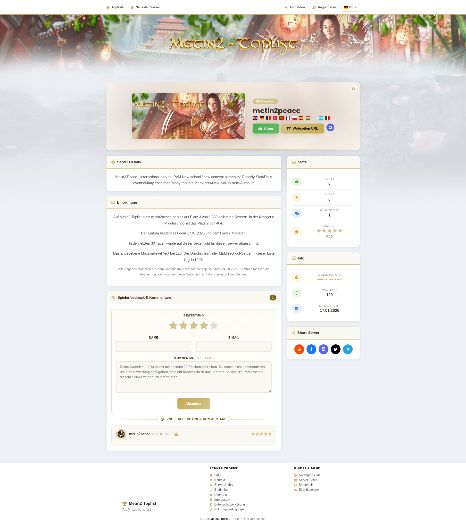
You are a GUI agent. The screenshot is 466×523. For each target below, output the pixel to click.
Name (153, 337)
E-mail (233, 337)
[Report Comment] (176, 434)
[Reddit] (299, 349)
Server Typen (308, 480)
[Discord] (330, 127)
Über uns (220, 495)
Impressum (222, 499)
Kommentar (193, 358)
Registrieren (327, 7)
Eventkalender (309, 489)
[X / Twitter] (336, 349)
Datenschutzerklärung (229, 504)
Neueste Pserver (148, 7)
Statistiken (221, 489)
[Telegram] (348, 349)
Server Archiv (223, 485)
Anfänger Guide (310, 475)
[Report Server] (353, 88)
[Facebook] (311, 349)
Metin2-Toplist (142, 503)
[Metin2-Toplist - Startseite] (233, 39)
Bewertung (193, 315)
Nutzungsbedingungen (229, 509)
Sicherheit (306, 485)
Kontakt (219, 480)
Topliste (118, 7)
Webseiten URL (305, 128)
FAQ (217, 475)
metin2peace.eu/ (329, 279)
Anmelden (297, 7)
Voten (268, 128)
